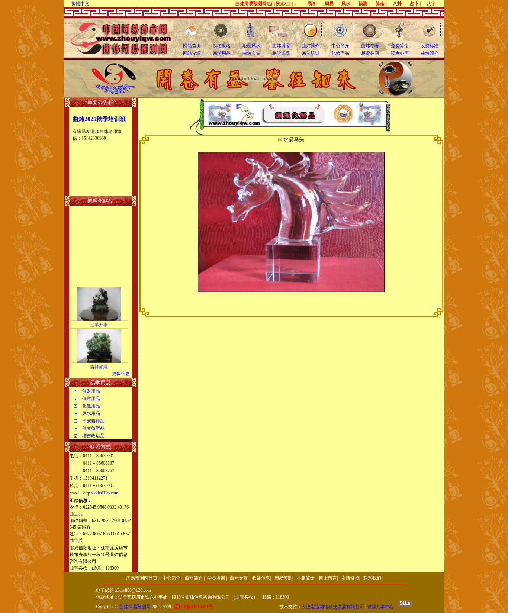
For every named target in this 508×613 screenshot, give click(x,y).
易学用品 (222, 53)
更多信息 (121, 373)
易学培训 (310, 53)
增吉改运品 (93, 435)
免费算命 (400, 45)
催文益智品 (93, 428)
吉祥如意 (99, 363)
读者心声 (400, 53)
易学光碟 (281, 53)
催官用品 (91, 398)
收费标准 (429, 45)
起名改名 (222, 45)
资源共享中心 (380, 606)
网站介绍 (192, 53)
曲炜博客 (281, 45)
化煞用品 (91, 406)
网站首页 (192, 45)
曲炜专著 (370, 45)
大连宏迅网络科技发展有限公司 (333, 606)
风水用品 (91, 413)
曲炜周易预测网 (135, 606)
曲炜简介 (310, 45)
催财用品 (91, 391)
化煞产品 (340, 53)
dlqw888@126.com (100, 493)
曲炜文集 (251, 53)
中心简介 (340, 45)
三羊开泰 (99, 321)
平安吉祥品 (93, 420)
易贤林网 (370, 53)
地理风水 (251, 45)
